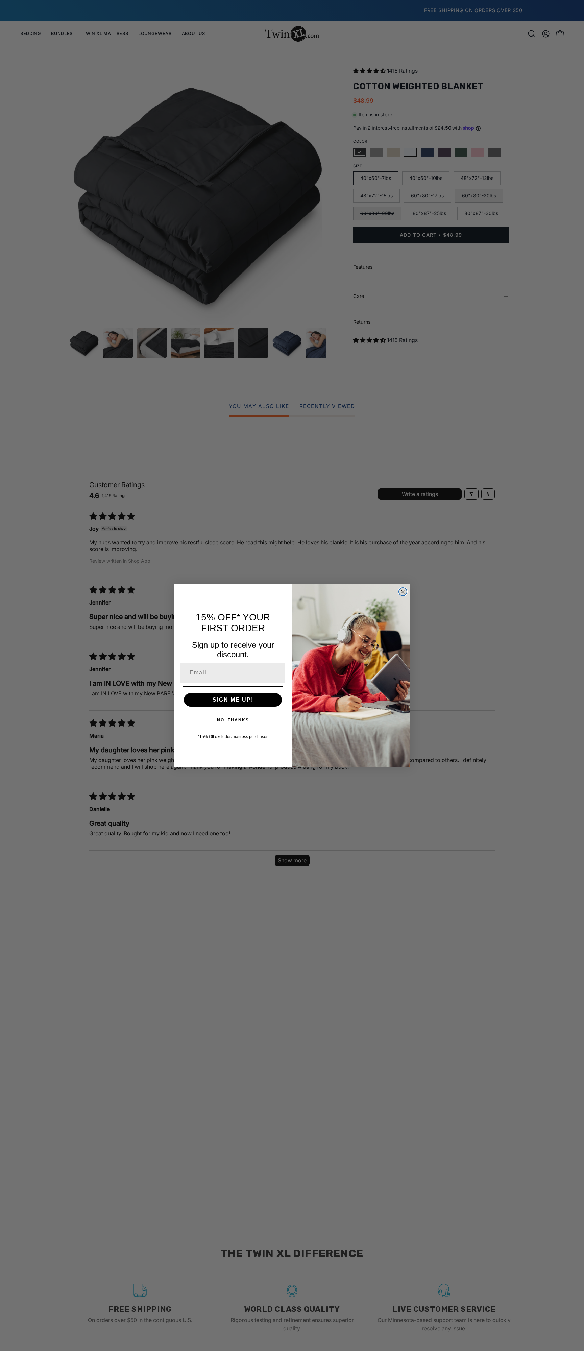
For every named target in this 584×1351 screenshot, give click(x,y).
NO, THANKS (233, 720)
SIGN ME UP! (233, 700)
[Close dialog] (403, 592)
